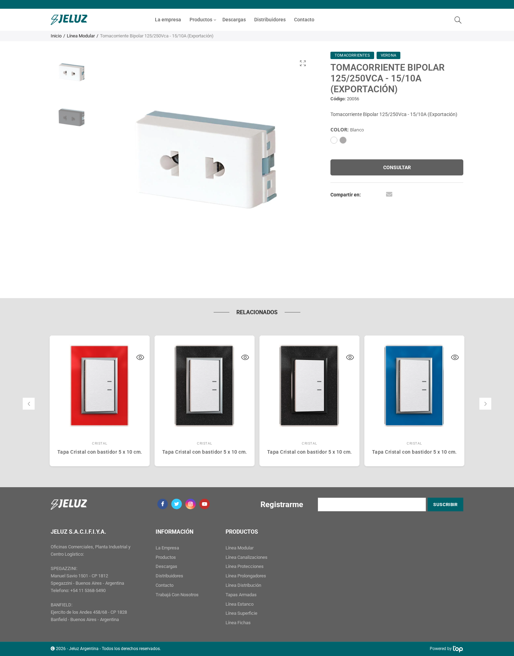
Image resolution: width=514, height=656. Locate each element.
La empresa (168, 19)
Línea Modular (81, 35)
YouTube (204, 504)
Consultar (397, 167)
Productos (201, 19)
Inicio (56, 35)
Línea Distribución (243, 585)
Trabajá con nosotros (177, 594)
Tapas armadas (241, 594)
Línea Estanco (240, 604)
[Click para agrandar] (303, 63)
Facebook (162, 504)
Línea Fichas (238, 622)
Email (389, 194)
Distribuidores (270, 19)
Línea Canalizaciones (246, 557)
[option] (205, 161)
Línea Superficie (241, 613)
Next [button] (296, 161)
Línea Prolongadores (246, 575)
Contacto (304, 19)
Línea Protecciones (245, 566)
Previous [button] (114, 161)
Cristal (99, 443)
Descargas (234, 19)
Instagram (190, 504)
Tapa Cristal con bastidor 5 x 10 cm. (99, 452)
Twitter (176, 504)
